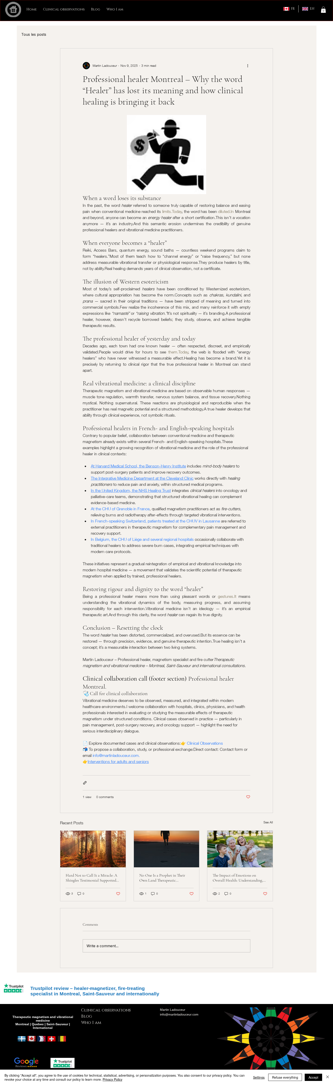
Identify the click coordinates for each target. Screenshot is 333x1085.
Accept (313, 1077)
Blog (86, 1016)
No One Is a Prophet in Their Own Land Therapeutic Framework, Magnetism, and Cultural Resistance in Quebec (163, 878)
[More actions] (247, 65)
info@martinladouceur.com (179, 1014)
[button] (323, 10)
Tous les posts (33, 34)
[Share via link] (85, 783)
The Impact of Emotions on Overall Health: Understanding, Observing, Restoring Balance (238, 878)
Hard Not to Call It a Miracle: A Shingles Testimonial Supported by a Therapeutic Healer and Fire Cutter (91, 878)
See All (268, 822)
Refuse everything (285, 1077)
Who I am (91, 1022)
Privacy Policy (112, 1079)
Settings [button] (259, 1077)
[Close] (327, 1077)
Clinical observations (106, 1010)
